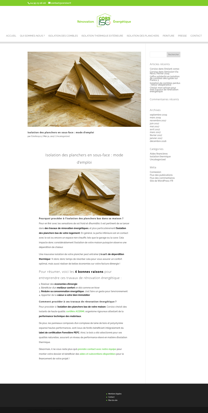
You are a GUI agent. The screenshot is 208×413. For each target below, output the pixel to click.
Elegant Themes (40, 410)
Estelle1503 (36, 136)
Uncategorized (63, 136)
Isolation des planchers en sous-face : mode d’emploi (61, 132)
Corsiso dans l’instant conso (164, 68)
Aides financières (159, 153)
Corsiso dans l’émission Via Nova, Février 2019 (164, 72)
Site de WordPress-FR (161, 180)
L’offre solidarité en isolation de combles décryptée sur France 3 (164, 78)
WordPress (59, 410)
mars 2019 (155, 117)
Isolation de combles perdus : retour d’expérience (165, 84)
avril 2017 (155, 129)
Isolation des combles (63, 36)
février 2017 (156, 135)
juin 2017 (154, 123)
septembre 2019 (158, 114)
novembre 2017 (158, 120)
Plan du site (112, 400)
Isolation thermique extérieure (102, 36)
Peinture (168, 36)
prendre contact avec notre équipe (97, 349)
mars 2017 (155, 132)
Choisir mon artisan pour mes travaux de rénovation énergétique (164, 89)
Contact (196, 36)
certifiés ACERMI (75, 311)
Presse (182, 36)
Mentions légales (115, 394)
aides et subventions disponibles (98, 354)
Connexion (155, 172)
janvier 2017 (156, 138)
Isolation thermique (160, 156)
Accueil (11, 36)
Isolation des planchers (143, 36)
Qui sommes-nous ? (32, 36)
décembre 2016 (158, 141)
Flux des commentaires (162, 178)
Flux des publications (161, 175)
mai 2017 (154, 126)
